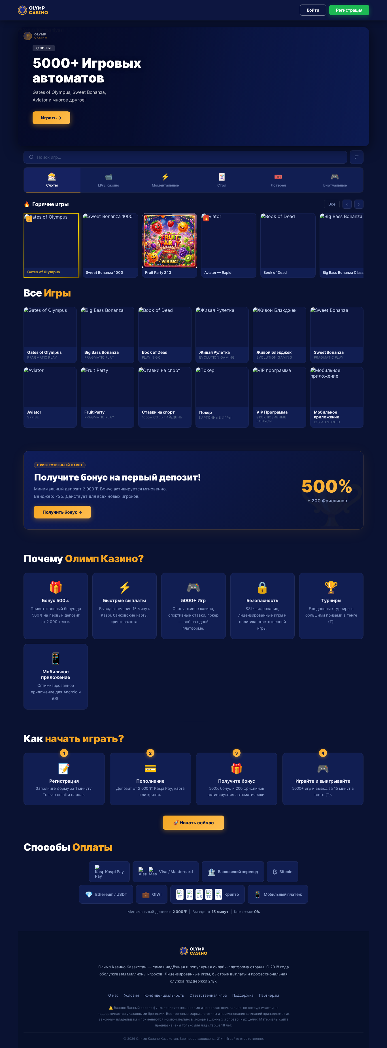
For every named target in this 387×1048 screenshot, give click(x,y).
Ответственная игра (208, 995)
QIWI (151, 894)
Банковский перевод (233, 872)
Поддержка (242, 995)
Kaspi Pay (114, 871)
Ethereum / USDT (106, 894)
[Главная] (33, 10)
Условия (131, 995)
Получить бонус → (62, 512)
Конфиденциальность (164, 995)
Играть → (51, 117)
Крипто (231, 894)
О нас (113, 995)
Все (331, 204)
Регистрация (349, 10)
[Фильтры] (356, 157)
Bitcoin (282, 872)
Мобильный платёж (278, 894)
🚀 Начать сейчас (193, 822)
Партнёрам (269, 995)
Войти (313, 10)
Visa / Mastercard (176, 871)
